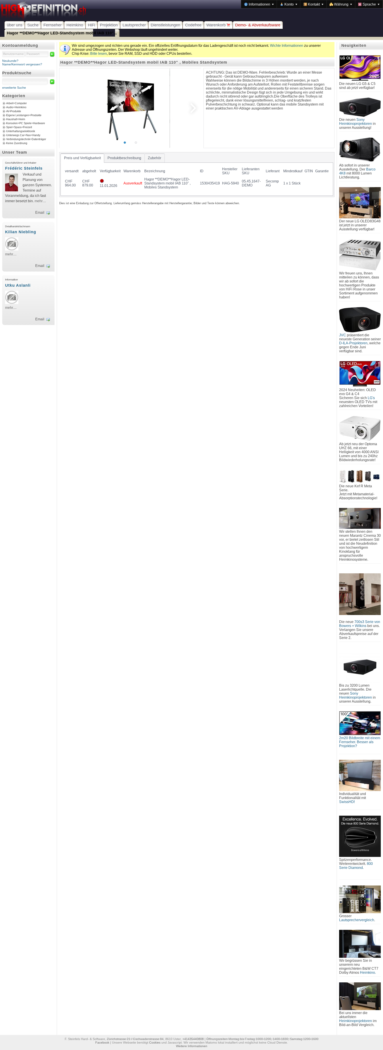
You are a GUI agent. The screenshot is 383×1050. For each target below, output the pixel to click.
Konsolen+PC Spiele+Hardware (25, 123)
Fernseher (52, 25)
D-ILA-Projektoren (353, 343)
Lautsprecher (134, 25)
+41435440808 (193, 1039)
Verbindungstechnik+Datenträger (26, 139)
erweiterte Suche (14, 87)
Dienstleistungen (165, 25)
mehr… (40, 201)
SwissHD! (347, 802)
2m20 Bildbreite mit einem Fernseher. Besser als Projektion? (359, 742)
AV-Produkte (13, 111)
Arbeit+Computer (16, 103)
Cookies (154, 1042)
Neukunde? (10, 61)
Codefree (193, 25)
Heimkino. (368, 972)
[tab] (82, 158)
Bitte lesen (98, 53)
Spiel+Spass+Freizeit (19, 127)
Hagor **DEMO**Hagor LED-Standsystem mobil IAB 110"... (62, 33)
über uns (14, 25)
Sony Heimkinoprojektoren (355, 121)
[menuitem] (259, 4)
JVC (342, 335)
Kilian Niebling (20, 232)
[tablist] (196, 174)
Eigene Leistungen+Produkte (23, 115)
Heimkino (74, 25)
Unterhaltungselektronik (20, 131)
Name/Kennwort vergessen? (22, 64)
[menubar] (312, 4)
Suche (33, 25)
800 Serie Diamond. (356, 866)
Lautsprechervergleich (356, 920)
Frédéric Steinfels (24, 168)
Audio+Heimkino (16, 107)
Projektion (109, 25)
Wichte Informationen (286, 45)
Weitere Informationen (191, 1046)
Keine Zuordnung (16, 143)
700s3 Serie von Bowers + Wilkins (359, 624)
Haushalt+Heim (15, 119)
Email (39, 212)
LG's (371, 398)
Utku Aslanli (18, 285)
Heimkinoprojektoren (355, 1021)
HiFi (91, 25)
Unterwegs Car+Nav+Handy (23, 135)
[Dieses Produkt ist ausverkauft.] (102, 182)
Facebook (102, 1042)
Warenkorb (216, 25)
